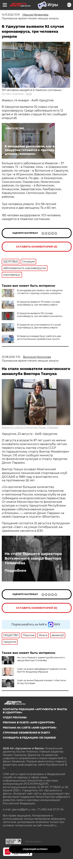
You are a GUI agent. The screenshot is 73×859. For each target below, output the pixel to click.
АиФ (29, 93)
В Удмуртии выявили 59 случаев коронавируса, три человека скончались (39, 314)
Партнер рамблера (33, 841)
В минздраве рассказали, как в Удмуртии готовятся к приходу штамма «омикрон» (40, 292)
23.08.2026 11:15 (11, 357)
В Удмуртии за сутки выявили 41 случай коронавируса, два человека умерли (39, 326)
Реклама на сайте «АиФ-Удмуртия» (30, 727)
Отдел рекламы (15, 717)
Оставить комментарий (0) (36, 246)
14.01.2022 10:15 (11, 14)
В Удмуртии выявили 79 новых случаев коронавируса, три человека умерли (38, 303)
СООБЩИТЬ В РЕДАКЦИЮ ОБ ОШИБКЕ (29, 737)
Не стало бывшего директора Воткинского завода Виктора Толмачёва (33, 558)
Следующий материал (35, 849)
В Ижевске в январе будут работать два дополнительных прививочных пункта (39, 337)
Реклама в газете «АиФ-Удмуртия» (29, 722)
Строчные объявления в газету (26, 732)
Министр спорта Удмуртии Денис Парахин (30, 427)
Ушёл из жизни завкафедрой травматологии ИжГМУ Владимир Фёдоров (41, 670)
